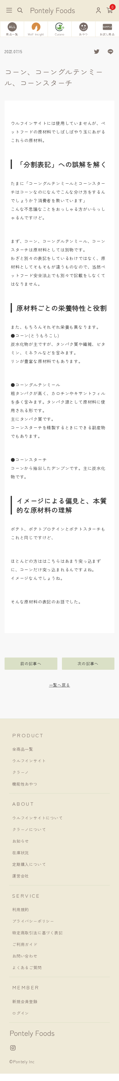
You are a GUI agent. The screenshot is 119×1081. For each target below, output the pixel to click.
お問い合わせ (25, 956)
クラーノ (20, 772)
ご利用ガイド (25, 944)
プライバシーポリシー (33, 921)
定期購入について (29, 864)
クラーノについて (29, 829)
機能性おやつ (25, 784)
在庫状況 (20, 853)
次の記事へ (88, 663)
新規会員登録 (25, 1001)
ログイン (20, 1013)
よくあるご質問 (27, 967)
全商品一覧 (22, 749)
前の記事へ (30, 663)
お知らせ (20, 841)
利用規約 (20, 909)
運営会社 (20, 876)
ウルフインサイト (29, 761)
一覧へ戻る (59, 685)
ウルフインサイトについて (37, 818)
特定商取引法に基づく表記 (37, 933)
